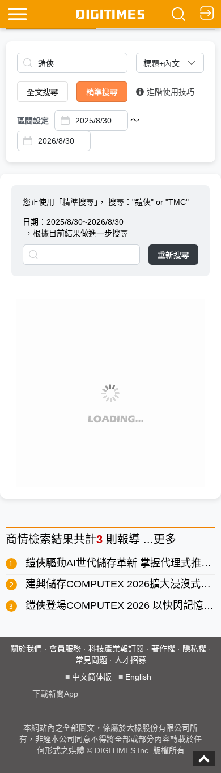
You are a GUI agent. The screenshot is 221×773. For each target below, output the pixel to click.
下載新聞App (55, 693)
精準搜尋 (102, 91)
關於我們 (26, 648)
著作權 (163, 648)
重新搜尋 (173, 254)
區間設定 (33, 120)
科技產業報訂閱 (116, 648)
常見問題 (91, 659)
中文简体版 (92, 676)
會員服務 (65, 648)
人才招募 (130, 659)
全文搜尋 (42, 91)
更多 (165, 539)
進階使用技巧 (170, 91)
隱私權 (194, 648)
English (138, 676)
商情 (17, 539)
